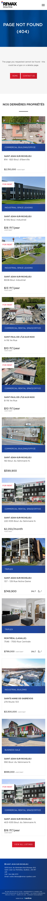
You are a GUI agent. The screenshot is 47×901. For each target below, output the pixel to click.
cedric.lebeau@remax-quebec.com (22, 876)
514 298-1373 (13, 874)
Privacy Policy (10, 895)
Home (15, 76)
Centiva (27, 898)
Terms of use (21, 895)
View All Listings (23, 844)
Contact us (29, 76)
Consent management (35, 895)
